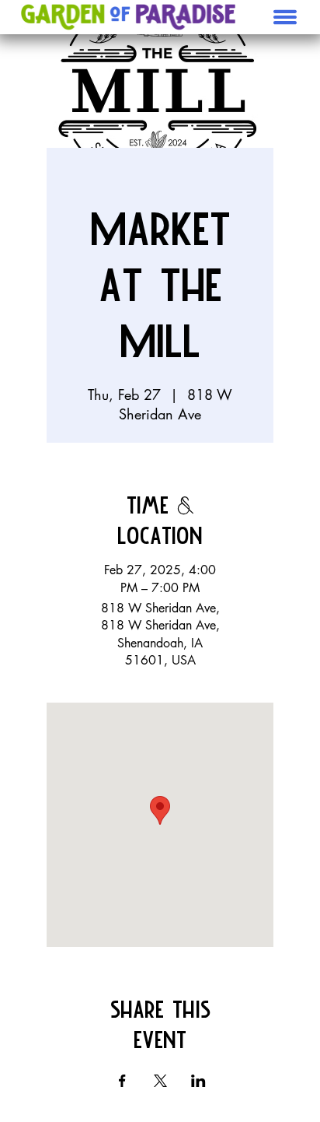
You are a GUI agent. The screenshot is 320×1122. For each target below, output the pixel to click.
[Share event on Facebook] (122, 1081)
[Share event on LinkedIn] (198, 1081)
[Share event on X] (160, 1081)
